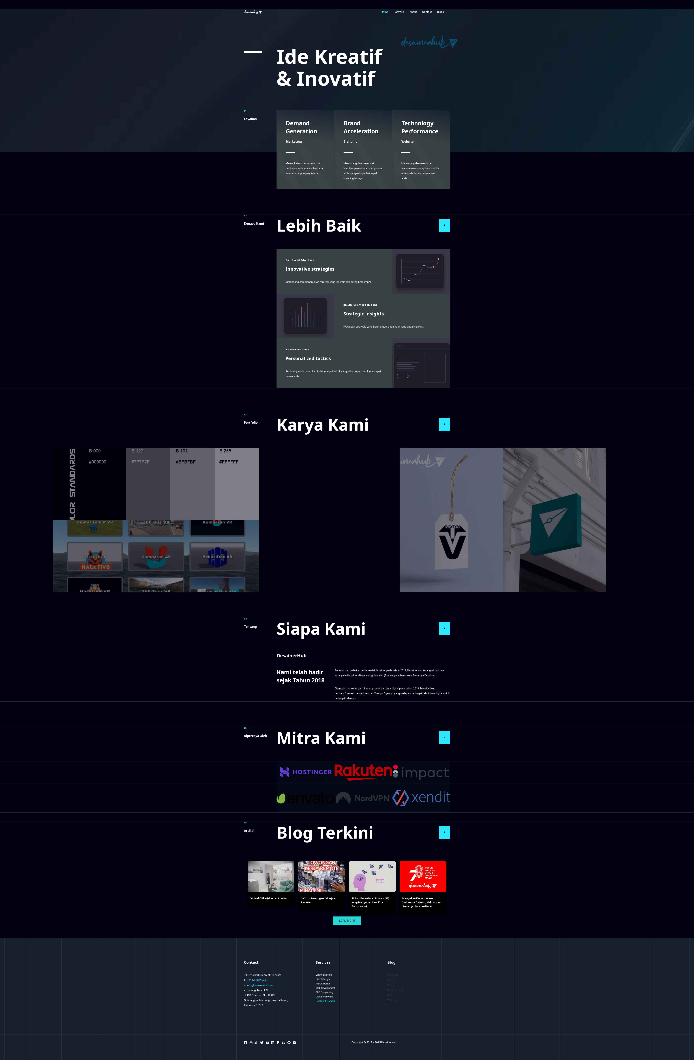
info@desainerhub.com (260, 985)
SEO (389, 995)
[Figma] (278, 1042)
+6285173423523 (256, 980)
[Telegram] (294, 1042)
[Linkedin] (272, 1042)
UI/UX (390, 980)
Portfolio (399, 12)
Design (391, 985)
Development (395, 990)
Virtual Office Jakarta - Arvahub (269, 898)
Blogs (440, 12)
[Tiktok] (256, 1042)
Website (392, 1000)
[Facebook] (245, 1042)
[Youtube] (267, 1042)
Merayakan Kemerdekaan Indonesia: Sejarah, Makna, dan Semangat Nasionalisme (421, 902)
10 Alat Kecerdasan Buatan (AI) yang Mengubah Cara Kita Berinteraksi (370, 902)
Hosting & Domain (325, 1001)
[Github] (289, 1042)
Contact (427, 12)
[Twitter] (262, 1042)
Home (384, 12)
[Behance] (283, 1042)
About (413, 12)
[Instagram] (251, 1042)
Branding (392, 975)
